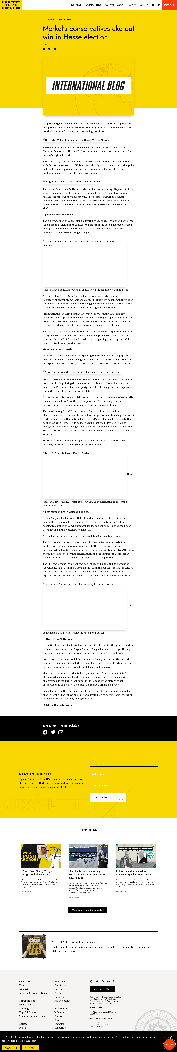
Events (22, 1027)
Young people (26, 1004)
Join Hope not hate (102, 989)
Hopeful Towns (27, 1012)
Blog (21, 985)
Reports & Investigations (33, 992)
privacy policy (163, 1037)
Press (57, 992)
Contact (59, 996)
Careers (58, 989)
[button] (76, 5)
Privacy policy (62, 1000)
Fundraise (60, 1016)
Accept (11, 1047)
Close (30, 1047)
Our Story (60, 985)
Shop (57, 1019)
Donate (169, 4)
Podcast (23, 989)
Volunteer (60, 1012)
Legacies (59, 1023)
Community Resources (32, 1016)
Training (24, 1008)
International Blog (57, 19)
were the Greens (118, 220)
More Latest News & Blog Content (88, 910)
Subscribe (60, 1027)
